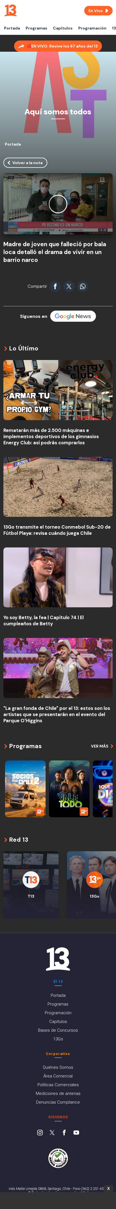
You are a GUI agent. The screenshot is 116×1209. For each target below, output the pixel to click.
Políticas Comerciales (58, 1084)
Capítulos (63, 28)
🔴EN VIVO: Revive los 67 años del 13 (62, 46)
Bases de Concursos (58, 1030)
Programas (36, 28)
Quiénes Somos (58, 1067)
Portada (12, 28)
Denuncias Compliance (58, 1102)
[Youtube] (76, 1133)
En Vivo (95, 10)
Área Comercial (58, 1076)
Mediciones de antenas (58, 1093)
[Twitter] (52, 1133)
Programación (92, 28)
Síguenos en (33, 316)
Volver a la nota (27, 162)
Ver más (99, 746)
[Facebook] (64, 1133)
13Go (58, 1039)
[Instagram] (40, 1133)
